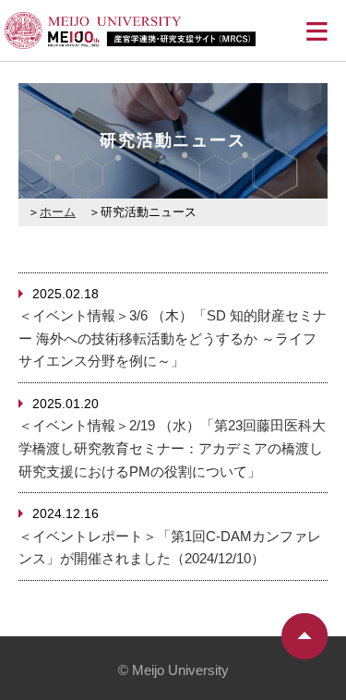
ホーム (58, 212)
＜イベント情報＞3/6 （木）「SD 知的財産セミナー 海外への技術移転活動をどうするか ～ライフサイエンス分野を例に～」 (172, 338)
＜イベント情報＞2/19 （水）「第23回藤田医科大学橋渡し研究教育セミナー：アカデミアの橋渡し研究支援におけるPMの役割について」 (172, 447)
